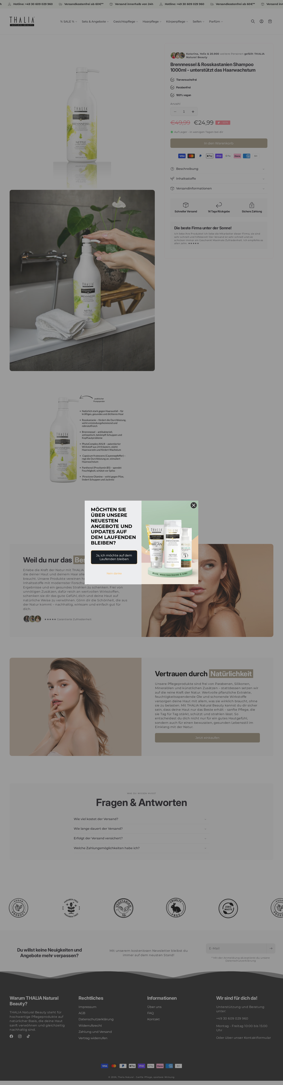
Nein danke (114, 573)
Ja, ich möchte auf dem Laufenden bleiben (114, 557)
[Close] (193, 505)
